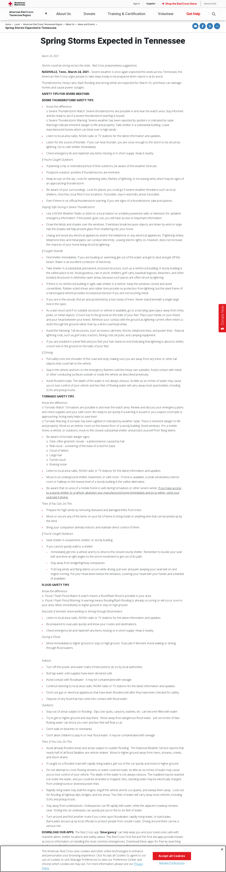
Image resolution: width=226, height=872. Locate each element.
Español (151, 4)
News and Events (86, 24)
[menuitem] (26, 13)
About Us (63, 14)
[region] (113, 858)
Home (8, 24)
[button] (214, 14)
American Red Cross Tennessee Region (42, 24)
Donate (89, 14)
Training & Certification (126, 14)
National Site (210, 4)
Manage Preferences (172, 863)
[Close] (222, 849)
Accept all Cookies (172, 856)
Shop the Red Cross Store (181, 4)
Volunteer (166, 14)
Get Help (193, 14)
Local (17, 24)
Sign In (136, 4)
